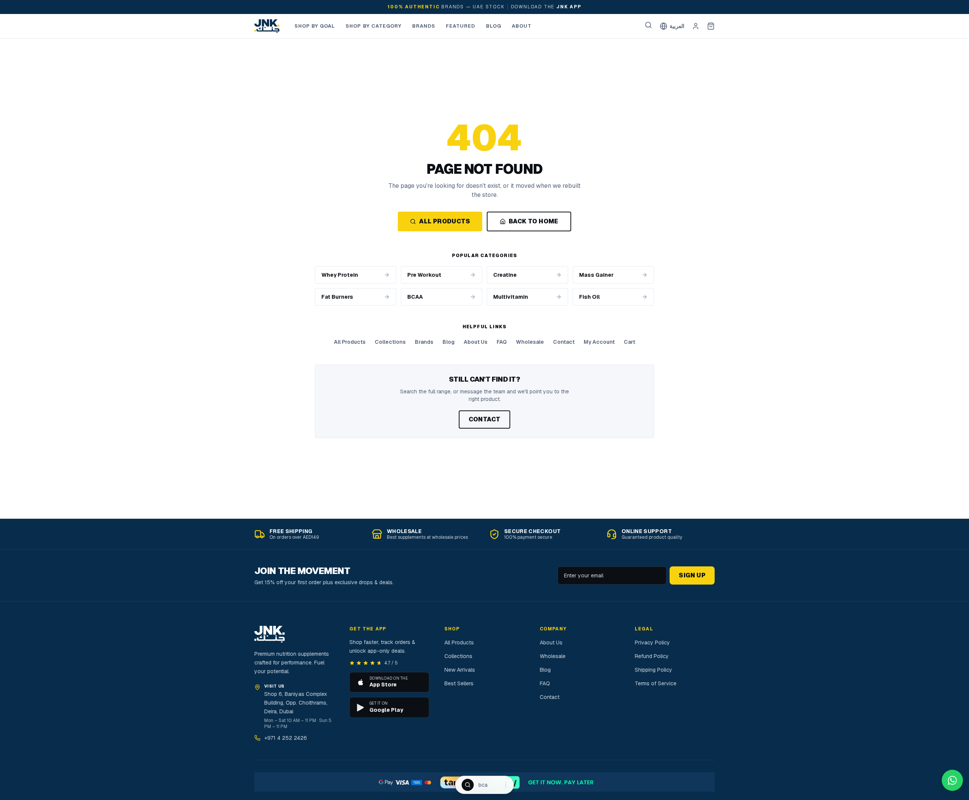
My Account (599, 341)
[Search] (648, 25)
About (521, 26)
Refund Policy (652, 656)
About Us (476, 341)
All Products (444, 221)
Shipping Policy (653, 669)
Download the (546, 7)
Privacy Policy (652, 642)
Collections (390, 341)
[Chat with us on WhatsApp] (952, 780)
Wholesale (530, 341)
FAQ (502, 341)
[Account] (695, 26)
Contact (564, 341)
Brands (423, 26)
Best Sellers (459, 683)
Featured (460, 26)
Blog (493, 26)
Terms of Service (655, 683)
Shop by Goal (314, 26)
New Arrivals (459, 669)
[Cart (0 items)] (711, 26)
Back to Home (533, 221)
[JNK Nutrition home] (266, 26)
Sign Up (692, 575)
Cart (629, 341)
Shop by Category (374, 26)
